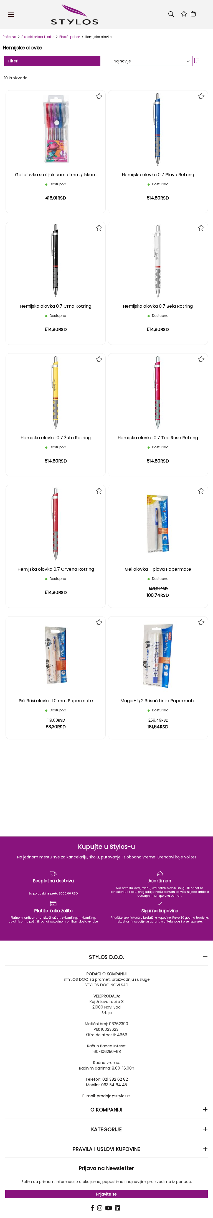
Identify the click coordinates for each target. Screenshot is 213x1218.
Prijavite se (106, 1194)
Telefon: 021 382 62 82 (106, 1079)
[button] (99, 96)
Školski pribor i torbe (38, 36)
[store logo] (104, 14)
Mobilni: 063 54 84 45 (106, 1085)
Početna (10, 36)
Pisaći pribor (70, 36)
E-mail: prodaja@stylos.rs (106, 1096)
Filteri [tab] (13, 61)
